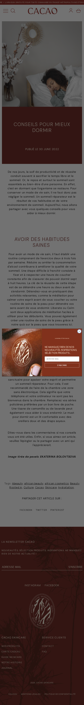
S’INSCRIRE (62, 365)
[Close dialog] (79, 331)
